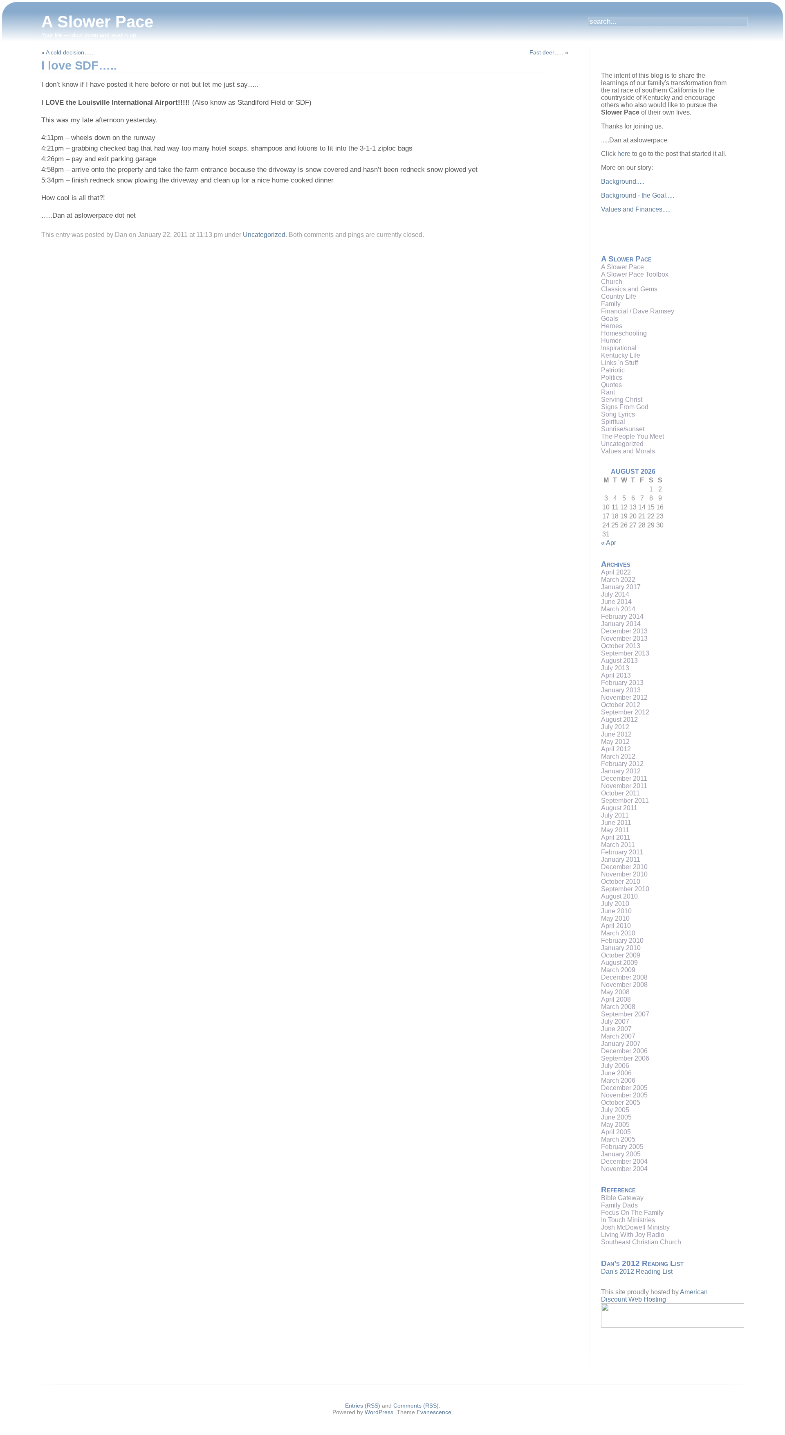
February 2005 (622, 1146)
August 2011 (619, 807)
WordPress (379, 1412)
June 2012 (616, 734)
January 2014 (621, 623)
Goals (609, 318)
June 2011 (616, 822)
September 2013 (625, 653)
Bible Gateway (622, 1197)
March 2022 (618, 579)
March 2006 (618, 1080)
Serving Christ (621, 399)
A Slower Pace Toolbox (634, 274)
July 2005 (615, 1109)
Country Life (618, 296)
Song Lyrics (618, 414)
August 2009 (619, 962)
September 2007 (625, 1014)
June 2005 (616, 1117)
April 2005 (616, 1132)
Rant (608, 392)
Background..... (622, 181)
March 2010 (618, 933)
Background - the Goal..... (637, 195)
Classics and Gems (629, 289)
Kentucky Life (620, 355)
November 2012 (624, 697)
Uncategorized (264, 234)
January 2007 (621, 1043)
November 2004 (624, 1168)
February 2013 (622, 682)
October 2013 (620, 645)
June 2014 (616, 601)
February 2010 (622, 940)
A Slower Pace (97, 21)
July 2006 (615, 1065)
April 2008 (616, 999)
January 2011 (620, 859)
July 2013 (615, 668)
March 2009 (618, 969)
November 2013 (624, 638)
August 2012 (619, 719)
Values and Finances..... (636, 209)
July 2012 (615, 726)
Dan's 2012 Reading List (637, 1271)
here (623, 153)
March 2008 (618, 1006)
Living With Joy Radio (632, 1234)
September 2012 (625, 712)
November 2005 (624, 1095)
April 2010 (616, 925)
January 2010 (621, 947)
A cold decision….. (69, 52)
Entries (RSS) (362, 1405)
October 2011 (620, 793)
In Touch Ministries (628, 1219)
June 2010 (616, 911)
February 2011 (622, 852)
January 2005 (621, 1154)
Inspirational (619, 348)
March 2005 (618, 1139)
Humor (611, 340)
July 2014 (615, 594)
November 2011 (624, 785)
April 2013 (616, 675)
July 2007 (615, 1021)
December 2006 (624, 1051)
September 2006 (625, 1058)
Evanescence (434, 1412)
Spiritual (613, 421)
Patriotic (613, 370)
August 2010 (619, 896)
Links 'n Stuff (619, 362)
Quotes (611, 384)
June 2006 (616, 1073)
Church (611, 281)
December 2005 (624, 1087)
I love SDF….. (79, 65)
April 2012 (616, 749)
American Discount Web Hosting (654, 1296)
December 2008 (624, 977)
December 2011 (624, 778)
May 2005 (615, 1124)
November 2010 (624, 874)
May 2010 (615, 918)
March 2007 (618, 1036)
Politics (611, 377)
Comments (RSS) (416, 1405)
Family (611, 303)
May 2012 (615, 741)
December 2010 (624, 866)
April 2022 (616, 572)
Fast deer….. (546, 52)
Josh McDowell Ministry (635, 1227)
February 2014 (622, 616)
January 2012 (621, 771)
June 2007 (616, 1028)
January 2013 (621, 690)
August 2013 (619, 660)
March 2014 (618, 609)
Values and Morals (628, 451)
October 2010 (620, 881)
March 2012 (618, 756)
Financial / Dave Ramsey (637, 311)
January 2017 (621, 586)
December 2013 (624, 631)
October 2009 (620, 955)
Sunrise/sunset (622, 429)
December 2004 (624, 1161)
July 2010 (615, 903)
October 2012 (620, 704)
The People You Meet (632, 436)
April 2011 (615, 837)
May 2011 (615, 830)
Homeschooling (624, 333)
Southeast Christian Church (641, 1242)
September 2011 (625, 800)
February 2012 (622, 763)
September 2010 (625, 888)
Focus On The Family (632, 1212)
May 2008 (615, 992)
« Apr (608, 542)
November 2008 (624, 984)
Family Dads (619, 1205)
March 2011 (618, 844)
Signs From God (624, 406)
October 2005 (620, 1102)
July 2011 (615, 815)
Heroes (611, 325)
